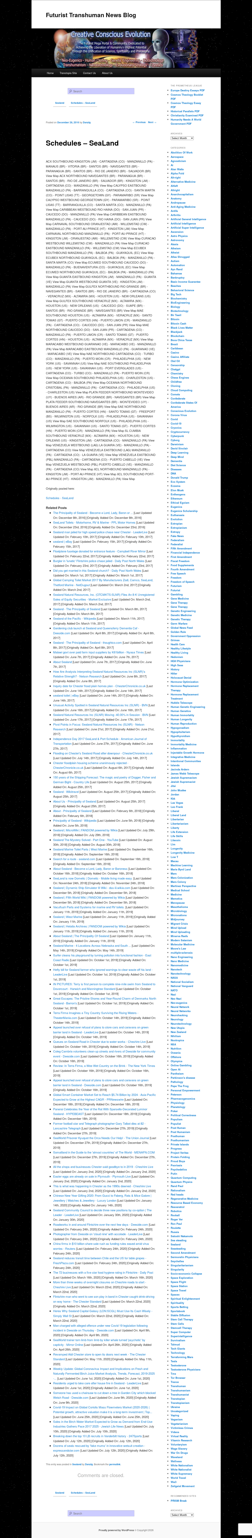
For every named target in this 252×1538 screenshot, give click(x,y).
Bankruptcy (177, 277)
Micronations (179, 915)
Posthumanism (180, 1140)
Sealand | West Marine (67, 917)
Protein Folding (180, 1157)
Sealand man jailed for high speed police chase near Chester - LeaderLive (100, 532)
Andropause (178, 202)
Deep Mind (177, 457)
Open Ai (176, 1069)
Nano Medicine (180, 961)
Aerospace (177, 157)
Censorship (178, 365)
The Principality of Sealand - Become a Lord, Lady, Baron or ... (93, 513)
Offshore (176, 1057)
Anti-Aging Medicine (183, 207)
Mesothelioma (179, 907)
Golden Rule (178, 632)
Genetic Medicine (181, 615)
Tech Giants (178, 1348)
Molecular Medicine (183, 944)
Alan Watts (177, 169)
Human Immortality (182, 715)
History (175, 669)
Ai (172, 165)
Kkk (173, 798)
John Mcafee (178, 790)
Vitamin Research (181, 1440)
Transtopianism (180, 1403)
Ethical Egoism (180, 502)
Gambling (177, 594)
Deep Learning (179, 452)
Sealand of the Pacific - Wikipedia (74, 618)
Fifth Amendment (181, 548)
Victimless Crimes (182, 1428)
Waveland (177, 1457)
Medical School (180, 890)
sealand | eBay (62, 541)
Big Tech (176, 294)
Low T (174, 857)
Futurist (175, 590)
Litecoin (176, 840)
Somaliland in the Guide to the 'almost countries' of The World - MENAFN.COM (104, 1152)
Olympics (176, 1061)
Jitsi (173, 786)
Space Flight (178, 1282)
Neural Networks (181, 1011)
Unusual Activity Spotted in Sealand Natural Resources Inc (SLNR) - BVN (100, 705)
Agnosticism (178, 161)
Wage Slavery (179, 1448)
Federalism (177, 540)
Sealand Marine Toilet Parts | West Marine (80, 849)
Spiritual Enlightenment (185, 1298)
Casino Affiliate (180, 357)
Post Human (178, 1128)
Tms (173, 1373)
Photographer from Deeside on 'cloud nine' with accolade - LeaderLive (98, 1234)
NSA (173, 1044)
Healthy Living (179, 652)
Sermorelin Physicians (184, 1257)
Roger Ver (177, 1219)
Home (50, 73)
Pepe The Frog (180, 1086)
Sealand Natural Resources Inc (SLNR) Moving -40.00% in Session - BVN (100, 715)
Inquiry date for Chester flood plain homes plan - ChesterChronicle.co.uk (99, 686)
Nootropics (177, 1040)
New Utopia (177, 1028)
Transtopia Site (68, 73)
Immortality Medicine (183, 744)
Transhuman (178, 1386)
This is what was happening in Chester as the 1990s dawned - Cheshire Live (102, 1186)
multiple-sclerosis (182, 952)
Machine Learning (182, 865)
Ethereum (177, 498)
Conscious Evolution (183, 411)
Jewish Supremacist (183, 782)
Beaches (176, 286)
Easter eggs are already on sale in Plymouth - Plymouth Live (92, 1176)
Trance (175, 1382)
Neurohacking (179, 1015)
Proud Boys (178, 1161)
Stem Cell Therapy (182, 1319)
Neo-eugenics (179, 1003)
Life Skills (177, 836)
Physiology (177, 1103)
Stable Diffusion (180, 1315)
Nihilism (176, 1036)
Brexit (174, 344)
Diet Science (178, 465)
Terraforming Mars (182, 1357)
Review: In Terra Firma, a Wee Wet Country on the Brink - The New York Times (104, 1066)
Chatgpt (175, 369)
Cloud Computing (181, 390)
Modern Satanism (181, 940)
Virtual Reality (179, 1436)
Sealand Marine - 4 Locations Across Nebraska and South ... (92, 945)
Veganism (177, 1419)
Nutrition (176, 1048)
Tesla (174, 1361)
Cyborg (175, 440)
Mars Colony (178, 882)
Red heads (177, 1194)
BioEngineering (180, 302)
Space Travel (178, 1290)
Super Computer (181, 1332)
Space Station (179, 1286)
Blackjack (176, 332)
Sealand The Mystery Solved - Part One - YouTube (85, 840)
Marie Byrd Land (181, 869)
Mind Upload (178, 928)
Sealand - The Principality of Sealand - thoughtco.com (87, 642)
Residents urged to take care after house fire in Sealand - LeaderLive (97, 1383)
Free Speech (178, 573)
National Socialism (182, 982)
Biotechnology (179, 311)
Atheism (176, 248)
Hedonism (177, 657)
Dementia (176, 461)
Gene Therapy (179, 602)
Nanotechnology (181, 973)
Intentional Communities (186, 761)
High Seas (177, 665)
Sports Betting (179, 1307)
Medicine (176, 894)
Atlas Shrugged (180, 257)
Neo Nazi (176, 998)
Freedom (176, 577)
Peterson (176, 1094)
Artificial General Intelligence (188, 219)
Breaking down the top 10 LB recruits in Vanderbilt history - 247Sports (97, 1436)
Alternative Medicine (183, 181)
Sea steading (178, 1240)
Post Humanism (180, 1132)
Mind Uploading (180, 932)
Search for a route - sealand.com (74, 859)
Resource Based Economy (187, 1203)
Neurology (177, 1019)
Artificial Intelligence (183, 223)
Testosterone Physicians (185, 1369)
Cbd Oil (175, 361)
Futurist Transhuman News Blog (91, 14)
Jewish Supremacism (184, 777)
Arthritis (176, 215)
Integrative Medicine (183, 757)
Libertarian (177, 819)
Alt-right (176, 177)
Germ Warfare (179, 623)
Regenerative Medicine (184, 1198)
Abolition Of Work (182, 152)
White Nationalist (181, 1469)
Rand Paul (177, 1186)
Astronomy (177, 240)
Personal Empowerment (185, 1090)
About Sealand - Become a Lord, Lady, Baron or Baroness (90, 868)
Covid (174, 419)
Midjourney (177, 919)
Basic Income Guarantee (185, 281)
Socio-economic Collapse (186, 1273)
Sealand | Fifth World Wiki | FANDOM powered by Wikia (89, 897)
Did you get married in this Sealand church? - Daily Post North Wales (97, 570)
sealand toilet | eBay (66, 695)
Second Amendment (183, 1253)
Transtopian (178, 1398)
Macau (175, 861)
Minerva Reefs (179, 936)
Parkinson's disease (183, 1078)
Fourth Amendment (182, 569)
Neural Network (180, 1007)
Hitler (174, 673)
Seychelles (177, 1261)
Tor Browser (178, 1378)
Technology (178, 1353)
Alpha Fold (177, 173)
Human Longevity (181, 719)
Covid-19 (176, 423)
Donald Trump (179, 477)
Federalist (177, 544)
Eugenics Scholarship (184, 511)
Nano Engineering (182, 957)
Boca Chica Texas (181, 340)
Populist (176, 1123)
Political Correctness (183, 1115)
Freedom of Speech (183, 582)
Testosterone (178, 1365)
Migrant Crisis (179, 923)
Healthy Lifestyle (181, 648)
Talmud (175, 1344)
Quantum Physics (181, 1182)
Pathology (177, 1082)
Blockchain (177, 336)
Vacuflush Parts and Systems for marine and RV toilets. (89, 907)
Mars (174, 873)
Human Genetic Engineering (188, 707)
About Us (107, 73)
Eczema (175, 486)
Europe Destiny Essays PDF (188, 90)
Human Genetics (181, 711)
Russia (175, 1232)
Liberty (175, 828)
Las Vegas (177, 803)
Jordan (175, 794)
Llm (173, 844)
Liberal (175, 811)
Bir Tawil (176, 315)
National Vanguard (182, 986)
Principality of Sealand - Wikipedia (74, 820)
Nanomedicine (179, 965)
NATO (174, 990)
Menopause (178, 903)
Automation (178, 265)
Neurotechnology (181, 1023)
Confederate (178, 398)
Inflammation (179, 748)
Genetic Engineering (183, 611)
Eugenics (176, 507)
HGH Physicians (180, 661)
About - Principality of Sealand (72, 811)
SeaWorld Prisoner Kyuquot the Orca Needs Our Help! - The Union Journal (101, 1138)
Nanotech (176, 969)
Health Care (178, 644)
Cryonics (176, 427)
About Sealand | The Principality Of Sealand (81, 936)
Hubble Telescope (181, 702)
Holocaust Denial (181, 677)
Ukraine (175, 1407)
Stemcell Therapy (181, 1328)
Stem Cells (177, 1324)
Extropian (177, 523)
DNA (173, 473)
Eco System (178, 482)
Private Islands (180, 1144)
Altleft (174, 186)
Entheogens (178, 494)
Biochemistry (179, 298)
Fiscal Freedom (180, 561)
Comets (175, 394)
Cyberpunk (177, 436)
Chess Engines (180, 377)
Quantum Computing (183, 1178)
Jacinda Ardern (180, 769)
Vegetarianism (179, 1424)
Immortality (178, 740)
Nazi (173, 994)
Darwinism (177, 444)
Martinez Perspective (183, 886)
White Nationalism (182, 1465)
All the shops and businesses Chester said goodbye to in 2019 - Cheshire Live (103, 1167)
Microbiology (179, 911)
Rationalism (178, 1190)
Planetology (178, 1107)
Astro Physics (179, 236)
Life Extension (179, 832)
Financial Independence (185, 552)
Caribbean (177, 348)
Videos (175, 1432)
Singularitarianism (182, 1265)
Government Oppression (186, 636)
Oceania (176, 1052)
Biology (175, 307)
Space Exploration (182, 1278)
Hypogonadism (180, 728)
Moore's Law (178, 948)
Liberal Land (178, 815)
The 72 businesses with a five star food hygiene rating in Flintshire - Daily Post (103, 1272)
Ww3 (173, 1482)
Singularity (177, 1269)
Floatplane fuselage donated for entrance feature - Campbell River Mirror (99, 551)
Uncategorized (179, 1411)
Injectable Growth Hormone (187, 752)
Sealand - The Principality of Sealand (76, 609)
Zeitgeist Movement (183, 1486)
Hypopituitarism (180, 732)
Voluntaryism (179, 1444)
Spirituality (177, 1303)
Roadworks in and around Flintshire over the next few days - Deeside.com (100, 1224)
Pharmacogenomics (183, 1098)
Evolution (177, 519)
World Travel (178, 1478)
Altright (175, 190)
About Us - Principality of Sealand (74, 801)
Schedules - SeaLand (59, 498)
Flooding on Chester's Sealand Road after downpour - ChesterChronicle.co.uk (103, 753)
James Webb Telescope (185, 773)
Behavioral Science (182, 290)
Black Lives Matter (182, 327)
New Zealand (178, 1032)
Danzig (89, 1464)
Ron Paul (176, 1224)
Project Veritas (179, 1152)
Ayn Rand (177, 269)
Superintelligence (181, 1336)
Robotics (176, 1211)
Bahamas (176, 273)
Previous (139, 122)
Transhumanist (180, 1394)
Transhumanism (180, 1390)
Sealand (76, 1464)
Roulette (176, 1228)
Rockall (175, 1215)
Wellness (176, 1461)
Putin (174, 1173)
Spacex (175, 1294)
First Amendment (181, 557)
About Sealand (62, 662)
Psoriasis (176, 1165)
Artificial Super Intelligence (187, 227)
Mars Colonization (182, 877)
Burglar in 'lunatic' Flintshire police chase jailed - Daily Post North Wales (99, 561)
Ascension (177, 232)
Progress (176, 1148)
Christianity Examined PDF (187, 115)
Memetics (176, 898)
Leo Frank (177, 807)
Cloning (175, 386)
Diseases (176, 469)
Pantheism (177, 1073)
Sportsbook (178, 1311)
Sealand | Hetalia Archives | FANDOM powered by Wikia (89, 926)
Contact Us (89, 73)
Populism (177, 1119)
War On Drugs (179, 1453)
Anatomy (176, 198)
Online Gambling (181, 1065)
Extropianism (179, 528)
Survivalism (178, 1340)
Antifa (174, 211)
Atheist (175, 252)
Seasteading (178, 1248)
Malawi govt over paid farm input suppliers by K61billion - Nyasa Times (98, 652)
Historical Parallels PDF (185, 111)
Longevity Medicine (183, 852)
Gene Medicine (180, 598)
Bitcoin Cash (178, 323)
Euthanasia (177, 515)
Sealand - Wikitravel (66, 792)
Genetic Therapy (181, 619)
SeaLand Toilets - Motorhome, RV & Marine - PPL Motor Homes (94, 522)
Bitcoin (175, 319)
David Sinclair (179, 448)
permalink (114, 1464)
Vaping (175, 1415)
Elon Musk (177, 490)
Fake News (177, 536)
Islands (175, 765)
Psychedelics (179, 1169)
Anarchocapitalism (182, 194)
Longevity (177, 848)
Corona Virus (179, 415)
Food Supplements (182, 565)
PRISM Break (179, 1500)
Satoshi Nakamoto (182, 1236)
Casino (175, 352)
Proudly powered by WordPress (116, 1530)
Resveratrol (177, 1207)
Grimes (175, 640)
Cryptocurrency (180, 432)
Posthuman (178, 1136)
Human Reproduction (184, 723)
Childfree (176, 382)
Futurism (176, 586)
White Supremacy (181, 1473)
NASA (174, 977)
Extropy (175, 532)
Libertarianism (179, 823)
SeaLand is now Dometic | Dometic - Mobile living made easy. (92, 878)
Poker (174, 1111)
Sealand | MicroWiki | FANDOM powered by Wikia (85, 830)
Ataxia (174, 244)
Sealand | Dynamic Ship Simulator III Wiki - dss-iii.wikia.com (91, 888)
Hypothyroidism (180, 736)
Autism (175, 261)
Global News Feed (182, 628)
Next (152, 122)
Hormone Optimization (184, 682)
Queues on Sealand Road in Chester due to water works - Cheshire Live (99, 1041)
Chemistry (177, 373)
